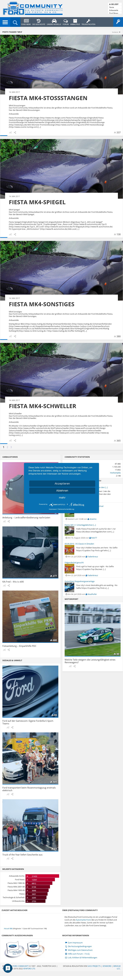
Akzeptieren (62, 483)
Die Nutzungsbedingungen (80, 946)
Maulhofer (92, 594)
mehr (62, 497)
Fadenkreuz (92, 556)
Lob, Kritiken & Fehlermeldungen (82, 957)
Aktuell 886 (8, 928)
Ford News (113, 13)
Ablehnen (62, 490)
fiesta (111, 7)
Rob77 (94, 537)
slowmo (92, 519)
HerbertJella (115, 472)
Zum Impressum (75, 942)
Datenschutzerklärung (66, 509)
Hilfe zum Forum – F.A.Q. (79, 954)
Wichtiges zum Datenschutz (80, 950)
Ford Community (21, 966)
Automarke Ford (83, 919)
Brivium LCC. (117, 967)
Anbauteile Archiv (113, 10)
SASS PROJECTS (94, 966)
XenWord (107, 966)
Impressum (53, 509)
